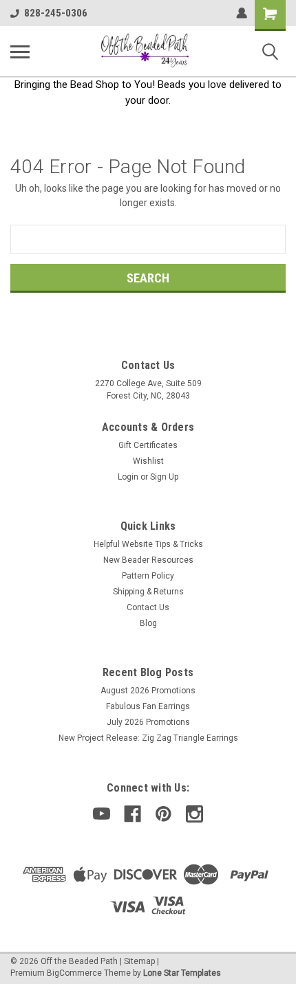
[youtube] (101, 814)
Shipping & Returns (148, 591)
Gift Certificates (148, 445)
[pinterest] (163, 814)
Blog (148, 623)
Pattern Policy (148, 576)
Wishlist (148, 461)
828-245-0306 (55, 13)
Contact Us (148, 607)
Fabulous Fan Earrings (148, 706)
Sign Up (164, 477)
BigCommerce (74, 973)
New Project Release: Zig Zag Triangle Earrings (148, 738)
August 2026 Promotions (148, 690)
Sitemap (139, 961)
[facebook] (132, 814)
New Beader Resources (148, 560)
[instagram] (194, 814)
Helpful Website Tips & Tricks (148, 544)
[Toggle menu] (20, 51)
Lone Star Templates (182, 973)
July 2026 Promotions (148, 722)
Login (128, 477)
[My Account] (241, 13)
